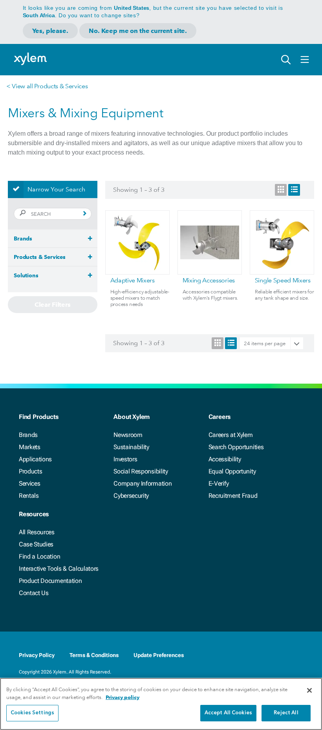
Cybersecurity (131, 495)
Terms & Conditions (94, 655)
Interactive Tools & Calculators (59, 568)
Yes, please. (50, 31)
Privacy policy (122, 697)
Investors (125, 459)
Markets (29, 447)
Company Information (142, 483)
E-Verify (219, 483)
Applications (35, 459)
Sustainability (131, 447)
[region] (161, 704)
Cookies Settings (32, 712)
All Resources (37, 532)
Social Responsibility (140, 471)
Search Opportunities (236, 447)
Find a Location (39, 556)
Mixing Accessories (209, 280)
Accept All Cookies (228, 712)
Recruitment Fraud (233, 495)
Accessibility (225, 459)
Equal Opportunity (232, 471)
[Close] (309, 690)
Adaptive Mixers (132, 280)
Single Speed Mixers (283, 280)
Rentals (29, 495)
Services (29, 483)
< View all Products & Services (47, 86)
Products (30, 471)
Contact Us (34, 593)
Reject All (286, 712)
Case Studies (36, 544)
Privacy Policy (37, 655)
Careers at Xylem (231, 435)
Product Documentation (50, 580)
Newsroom (127, 435)
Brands (28, 435)
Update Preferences (159, 655)
